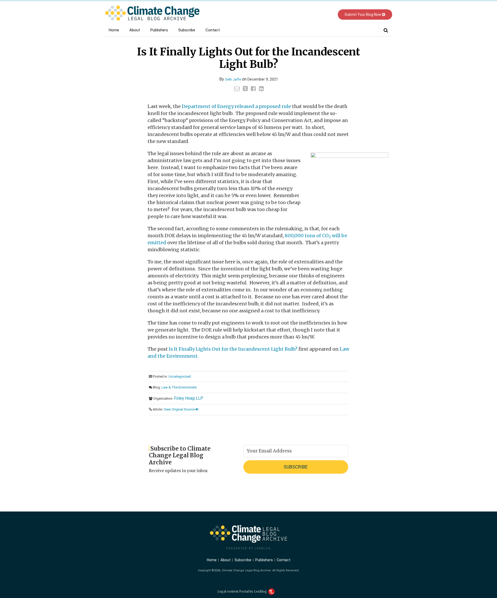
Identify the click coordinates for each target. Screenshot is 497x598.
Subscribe (186, 30)
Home (114, 30)
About (134, 30)
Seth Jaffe (233, 79)
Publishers (159, 30)
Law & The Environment (179, 387)
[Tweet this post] (245, 88)
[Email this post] (237, 88)
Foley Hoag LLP (188, 398)
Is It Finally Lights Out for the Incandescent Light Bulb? (233, 349)
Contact (213, 30)
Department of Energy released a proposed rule (236, 106)
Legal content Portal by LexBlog (242, 591)
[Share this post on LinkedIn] (261, 88)
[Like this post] (253, 88)
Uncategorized (180, 376)
